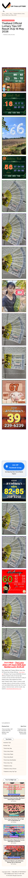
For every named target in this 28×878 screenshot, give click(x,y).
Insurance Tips (7, 742)
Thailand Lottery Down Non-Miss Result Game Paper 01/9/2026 (14, 798)
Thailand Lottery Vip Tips (8, 20)
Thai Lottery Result (8, 757)
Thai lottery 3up (8, 748)
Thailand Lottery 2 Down (10, 768)
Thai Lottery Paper (8, 754)
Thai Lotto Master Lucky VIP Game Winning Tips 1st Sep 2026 (14, 861)
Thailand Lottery (8, 765)
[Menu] (3, 11)
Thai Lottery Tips (8, 763)
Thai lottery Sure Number (10, 760)
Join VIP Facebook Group (13, 466)
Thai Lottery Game (8, 751)
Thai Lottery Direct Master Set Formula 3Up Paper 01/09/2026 (14, 840)
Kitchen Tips (7, 745)
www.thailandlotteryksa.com (13, 688)
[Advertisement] (14, 52)
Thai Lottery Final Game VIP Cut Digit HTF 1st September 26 (14, 819)
